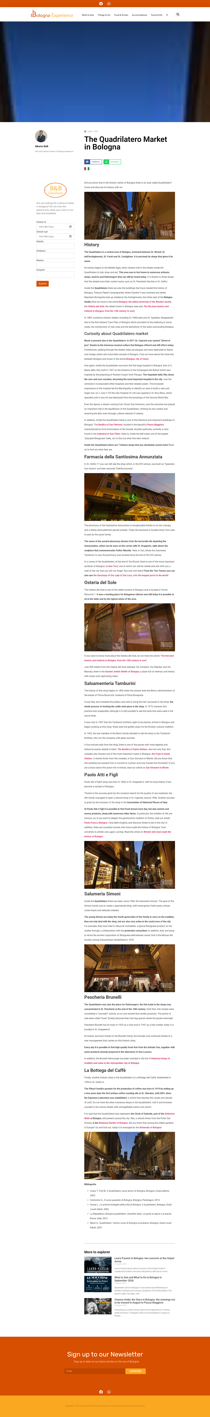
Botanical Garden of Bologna (113, 1123)
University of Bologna (150, 1127)
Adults (39, 241)
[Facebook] (101, 3)
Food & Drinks (121, 15)
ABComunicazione (100, 1406)
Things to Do (104, 15)
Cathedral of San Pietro (108, 433)
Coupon (40, 270)
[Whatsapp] (109, 3)
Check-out (42, 232)
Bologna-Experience (136, 1406)
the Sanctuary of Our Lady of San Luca (112, 575)
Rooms (40, 260)
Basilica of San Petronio (110, 424)
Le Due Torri (112, 566)
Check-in (41, 222)
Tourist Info (156, 15)
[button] (177, 14)
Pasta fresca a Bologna (95, 822)
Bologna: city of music (137, 359)
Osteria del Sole (96, 306)
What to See (88, 15)
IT (167, 15)
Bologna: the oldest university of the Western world (144, 301)
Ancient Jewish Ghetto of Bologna (122, 671)
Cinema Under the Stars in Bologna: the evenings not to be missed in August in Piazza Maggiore (144, 1301)
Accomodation (139, 15)
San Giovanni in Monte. (157, 767)
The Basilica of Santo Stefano (132, 749)
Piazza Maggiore (155, 424)
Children (41, 251)
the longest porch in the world (153, 575)
